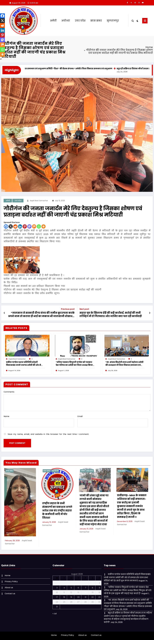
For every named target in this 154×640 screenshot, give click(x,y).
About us (9, 590)
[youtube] (142, 2)
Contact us (10, 596)
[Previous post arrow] (4, 313)
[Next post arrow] (149, 313)
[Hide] (1, 59)
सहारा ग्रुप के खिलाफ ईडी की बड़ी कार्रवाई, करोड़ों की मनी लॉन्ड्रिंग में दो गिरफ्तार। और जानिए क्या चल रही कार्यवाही (111, 314)
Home (7, 577)
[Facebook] (6, 226)
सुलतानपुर (113, 20)
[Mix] (34, 226)
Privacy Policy (11, 583)
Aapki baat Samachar (39, 200)
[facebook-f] (127, 2)
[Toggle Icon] (145, 20)
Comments (9, 391)
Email (80, 416)
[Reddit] (15, 226)
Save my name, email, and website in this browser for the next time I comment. (48, 434)
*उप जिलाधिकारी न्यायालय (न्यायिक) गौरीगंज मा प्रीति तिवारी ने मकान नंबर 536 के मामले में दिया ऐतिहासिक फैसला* (62, 502)
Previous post (68, 309)
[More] (43, 226)
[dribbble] (135, 2)
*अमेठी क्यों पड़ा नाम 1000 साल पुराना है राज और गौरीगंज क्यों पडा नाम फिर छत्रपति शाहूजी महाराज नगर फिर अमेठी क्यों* (137, 510)
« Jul (55, 616)
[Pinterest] (25, 226)
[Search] (133, 20)
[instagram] (139, 2)
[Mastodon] (29, 226)
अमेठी (53, 20)
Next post (84, 309)
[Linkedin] (20, 226)
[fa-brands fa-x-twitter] (131, 2)
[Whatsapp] (39, 226)
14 (86, 594)
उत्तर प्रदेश (80, 20)
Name (6, 416)
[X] (11, 226)
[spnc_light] (137, 20)
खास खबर (96, 20)
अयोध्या (65, 20)
